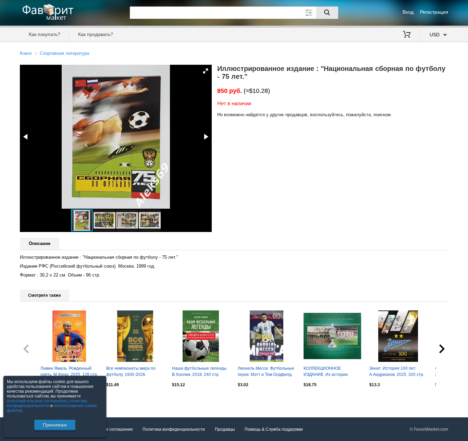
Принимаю (55, 425)
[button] (205, 70)
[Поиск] (327, 13)
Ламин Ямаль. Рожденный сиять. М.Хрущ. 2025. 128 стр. (69, 371)
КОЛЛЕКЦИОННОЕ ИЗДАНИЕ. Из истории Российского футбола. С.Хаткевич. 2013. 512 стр (329, 372)
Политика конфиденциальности (174, 429)
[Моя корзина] (406, 35)
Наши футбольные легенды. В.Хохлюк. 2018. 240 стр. (199, 371)
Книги (26, 53)
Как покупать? (44, 34)
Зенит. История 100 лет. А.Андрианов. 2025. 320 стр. (396, 371)
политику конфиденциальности (47, 403)
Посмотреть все (35, 399)
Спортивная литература (64, 53)
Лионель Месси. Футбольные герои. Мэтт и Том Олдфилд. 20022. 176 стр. (266, 372)
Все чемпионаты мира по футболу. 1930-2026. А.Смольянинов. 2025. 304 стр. (132, 372)
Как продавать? (95, 34)
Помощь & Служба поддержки (274, 429)
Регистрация (434, 12)
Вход (408, 12)
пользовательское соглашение (37, 401)
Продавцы (225, 429)
